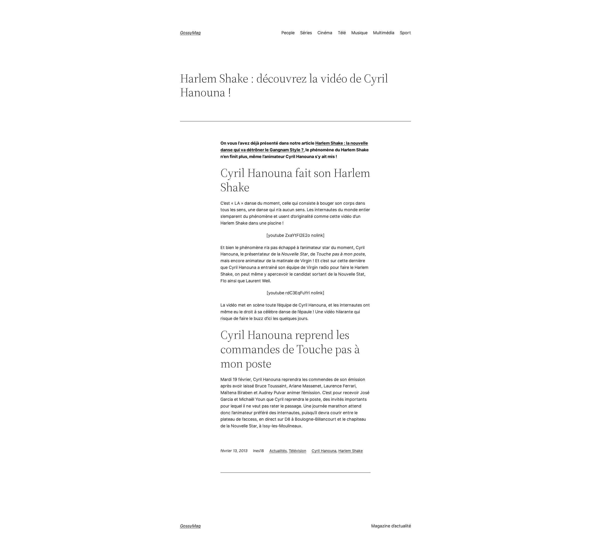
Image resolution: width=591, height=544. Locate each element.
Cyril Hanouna (324, 450)
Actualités (278, 450)
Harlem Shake (350, 450)
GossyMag (190, 32)
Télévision (297, 450)
